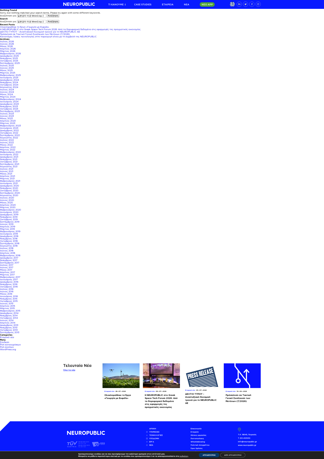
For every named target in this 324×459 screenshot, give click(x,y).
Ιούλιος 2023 (7, 113)
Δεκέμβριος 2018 (9, 236)
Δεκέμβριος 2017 (9, 258)
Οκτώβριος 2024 (9, 85)
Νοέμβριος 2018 (8, 238)
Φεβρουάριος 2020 (10, 210)
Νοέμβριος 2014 (9, 315)
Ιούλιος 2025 (7, 65)
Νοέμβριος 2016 (8, 284)
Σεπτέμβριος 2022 (10, 135)
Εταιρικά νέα (7, 337)
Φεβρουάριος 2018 (10, 255)
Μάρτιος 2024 (7, 97)
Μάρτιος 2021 (7, 178)
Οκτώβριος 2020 (9, 190)
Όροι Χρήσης (196, 448)
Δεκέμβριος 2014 (9, 313)
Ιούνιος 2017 (6, 267)
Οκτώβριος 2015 (9, 301)
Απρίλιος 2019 (7, 226)
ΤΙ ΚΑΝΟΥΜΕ (116, 4)
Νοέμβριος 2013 (8, 327)
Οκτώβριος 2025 (9, 61)
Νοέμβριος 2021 (8, 159)
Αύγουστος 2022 (9, 138)
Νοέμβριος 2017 (8, 260)
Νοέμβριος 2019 (8, 217)
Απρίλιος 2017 (7, 272)
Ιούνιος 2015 (6, 303)
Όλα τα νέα (69, 370)
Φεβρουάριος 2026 (10, 53)
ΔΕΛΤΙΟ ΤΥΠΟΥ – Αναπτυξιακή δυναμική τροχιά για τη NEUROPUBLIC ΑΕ (40, 32)
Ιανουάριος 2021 (9, 183)
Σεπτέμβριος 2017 (9, 263)
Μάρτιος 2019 (7, 229)
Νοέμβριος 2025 (9, 58)
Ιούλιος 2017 (6, 265)
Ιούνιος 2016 (6, 291)
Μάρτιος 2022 (7, 150)
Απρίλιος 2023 (8, 121)
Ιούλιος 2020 (7, 198)
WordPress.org (8, 349)
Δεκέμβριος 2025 (9, 56)
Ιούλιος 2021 (6, 169)
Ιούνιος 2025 (7, 68)
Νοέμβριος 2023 (9, 106)
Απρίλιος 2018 (7, 253)
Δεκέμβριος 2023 (9, 104)
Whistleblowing (198, 442)
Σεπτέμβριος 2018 (9, 243)
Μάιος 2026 (6, 46)
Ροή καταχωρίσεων (10, 344)
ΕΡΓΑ (151, 442)
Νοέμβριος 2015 (8, 299)
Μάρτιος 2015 (7, 308)
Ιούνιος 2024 (7, 92)
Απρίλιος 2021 (7, 176)
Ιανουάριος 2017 (9, 279)
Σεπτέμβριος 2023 (10, 111)
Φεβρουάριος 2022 (10, 152)
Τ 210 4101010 (244, 438)
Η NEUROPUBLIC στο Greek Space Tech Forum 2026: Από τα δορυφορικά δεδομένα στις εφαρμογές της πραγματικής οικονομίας (70, 29)
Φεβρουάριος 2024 (10, 99)
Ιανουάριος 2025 (9, 77)
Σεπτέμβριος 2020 (10, 193)
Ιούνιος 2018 (6, 250)
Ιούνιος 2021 (6, 171)
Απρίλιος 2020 (8, 205)
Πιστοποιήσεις (197, 438)
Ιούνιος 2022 (7, 142)
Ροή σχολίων (7, 347)
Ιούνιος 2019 (6, 224)
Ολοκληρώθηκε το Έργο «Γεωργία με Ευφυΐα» (24, 27)
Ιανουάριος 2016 (9, 296)
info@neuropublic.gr (247, 442)
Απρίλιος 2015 (7, 306)
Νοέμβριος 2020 (9, 188)
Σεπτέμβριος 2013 (9, 332)
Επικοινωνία (196, 429)
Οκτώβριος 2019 (9, 219)
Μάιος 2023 (6, 118)
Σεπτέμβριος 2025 (10, 63)
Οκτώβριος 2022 (9, 133)
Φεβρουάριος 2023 (10, 125)
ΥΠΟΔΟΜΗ (154, 438)
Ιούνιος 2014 (7, 320)
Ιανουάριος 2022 (9, 154)
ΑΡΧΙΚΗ (152, 429)
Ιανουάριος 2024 (9, 101)
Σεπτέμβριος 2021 (9, 164)
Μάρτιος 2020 (7, 207)
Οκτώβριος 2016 (9, 287)
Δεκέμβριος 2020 (9, 186)
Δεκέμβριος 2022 (9, 130)
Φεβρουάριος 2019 (10, 231)
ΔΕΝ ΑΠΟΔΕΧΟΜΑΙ (232, 455)
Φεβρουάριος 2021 (10, 181)
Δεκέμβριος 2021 (9, 157)
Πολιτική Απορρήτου (200, 445)
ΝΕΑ (186, 4)
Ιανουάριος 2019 (9, 234)
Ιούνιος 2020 (7, 200)
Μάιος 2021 (6, 174)
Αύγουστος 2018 (9, 246)
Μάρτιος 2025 (7, 73)
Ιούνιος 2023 (7, 116)
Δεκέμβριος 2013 (9, 325)
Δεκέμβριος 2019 (9, 214)
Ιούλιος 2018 (6, 248)
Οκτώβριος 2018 (9, 241)
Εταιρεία (195, 432)
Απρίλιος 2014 (7, 323)
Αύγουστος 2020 (9, 195)
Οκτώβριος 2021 (9, 162)
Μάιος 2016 (6, 294)
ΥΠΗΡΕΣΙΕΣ (154, 432)
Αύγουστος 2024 (9, 87)
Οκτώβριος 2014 (9, 318)
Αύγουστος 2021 (8, 166)
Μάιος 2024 (6, 94)
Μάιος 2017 (6, 270)
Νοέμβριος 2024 (9, 82)
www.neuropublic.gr (247, 445)
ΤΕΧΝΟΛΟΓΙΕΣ (156, 435)
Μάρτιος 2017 (7, 275)
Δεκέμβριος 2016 (9, 282)
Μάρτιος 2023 (7, 123)
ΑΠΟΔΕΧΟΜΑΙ (209, 455)
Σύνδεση (4, 342)
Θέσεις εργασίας (198, 435)
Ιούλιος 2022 (7, 140)
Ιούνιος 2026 (7, 44)
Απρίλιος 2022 (8, 147)
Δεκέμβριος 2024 (9, 80)
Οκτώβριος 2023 (9, 109)
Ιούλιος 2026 (7, 41)
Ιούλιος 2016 (6, 289)
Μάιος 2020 (6, 202)
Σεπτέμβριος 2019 (9, 222)
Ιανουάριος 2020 (9, 212)
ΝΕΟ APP (207, 4)
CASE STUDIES (142, 4)
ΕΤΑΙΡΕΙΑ (167, 4)
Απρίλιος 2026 (8, 49)
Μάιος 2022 (6, 145)
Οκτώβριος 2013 (9, 330)
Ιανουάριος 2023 (9, 128)
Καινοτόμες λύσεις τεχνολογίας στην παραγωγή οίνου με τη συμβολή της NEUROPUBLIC (48, 36)
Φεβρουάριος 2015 (10, 311)
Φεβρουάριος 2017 (10, 277)
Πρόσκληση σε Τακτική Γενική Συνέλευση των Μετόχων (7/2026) (35, 34)
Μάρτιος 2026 (7, 51)
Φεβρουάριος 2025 (10, 75)
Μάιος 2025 (6, 70)
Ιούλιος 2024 (7, 89)
